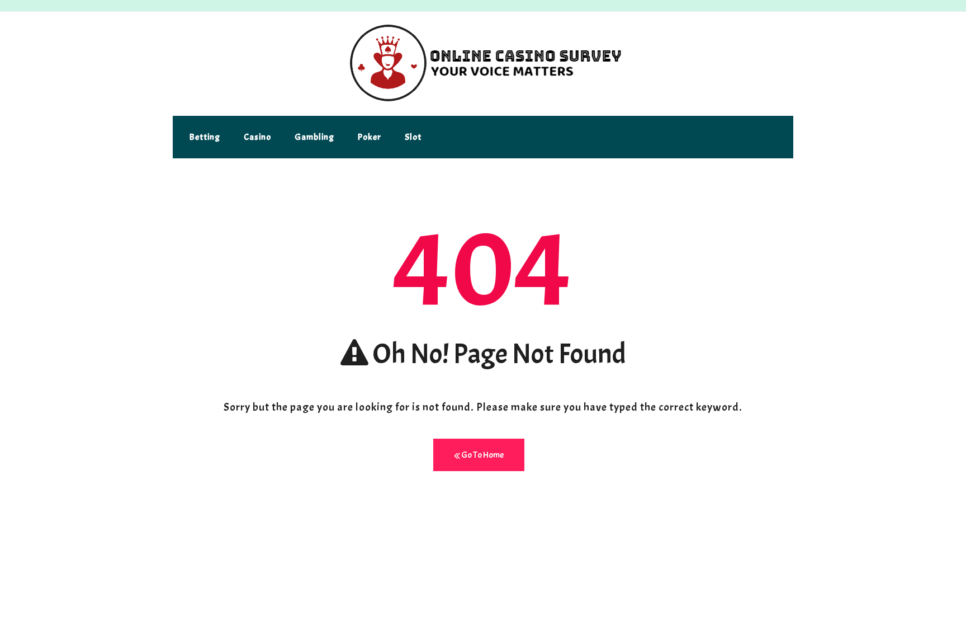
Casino (257, 137)
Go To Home (482, 454)
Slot (413, 137)
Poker (369, 137)
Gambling (314, 137)
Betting (205, 137)
